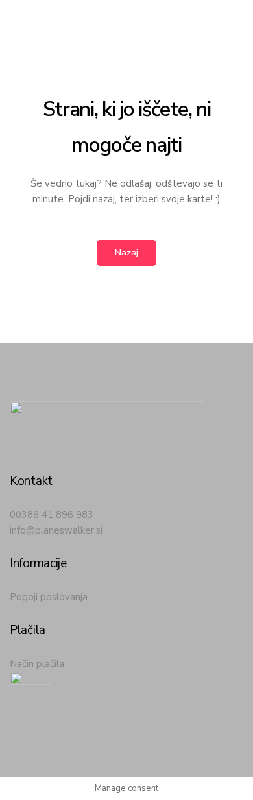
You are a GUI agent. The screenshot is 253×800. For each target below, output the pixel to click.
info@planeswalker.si (56, 530)
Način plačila (37, 663)
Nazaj (126, 252)
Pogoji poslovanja (49, 597)
